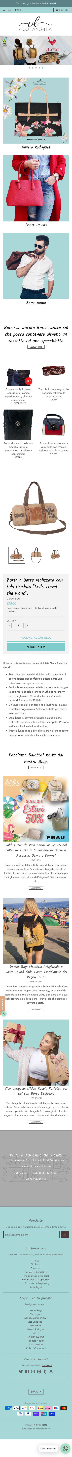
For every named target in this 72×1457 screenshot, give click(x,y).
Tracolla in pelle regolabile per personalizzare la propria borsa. (54, 521)
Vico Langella (35, 1449)
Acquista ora (36, 775)
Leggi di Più (36, 1016)
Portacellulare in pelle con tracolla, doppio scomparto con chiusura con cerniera (18, 577)
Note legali (36, 1415)
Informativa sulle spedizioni (36, 1407)
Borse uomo (36, 431)
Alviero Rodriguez (36, 275)
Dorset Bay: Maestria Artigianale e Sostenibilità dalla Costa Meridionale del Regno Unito (36, 1100)
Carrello (63, 10)
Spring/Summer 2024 (36, 1446)
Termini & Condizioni (36, 1400)
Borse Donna (36, 353)
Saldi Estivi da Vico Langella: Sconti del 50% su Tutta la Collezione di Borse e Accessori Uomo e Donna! (36, 978)
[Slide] (36, 117)
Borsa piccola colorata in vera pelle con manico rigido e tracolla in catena (53, 575)
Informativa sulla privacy (36, 1411)
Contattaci (36, 1396)
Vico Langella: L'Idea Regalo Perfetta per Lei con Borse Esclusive (36, 1219)
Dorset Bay (13, 726)
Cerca (36, 1388)
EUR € (18, 10)
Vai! (64, 1362)
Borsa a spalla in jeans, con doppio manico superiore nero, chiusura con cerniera (18, 523)
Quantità (11, 749)
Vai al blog (36, 895)
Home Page (36, 1438)
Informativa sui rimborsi (36, 1403)
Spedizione (26, 736)
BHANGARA (36, 1453)
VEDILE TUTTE (36, 475)
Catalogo (35, 1442)
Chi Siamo (36, 1392)
